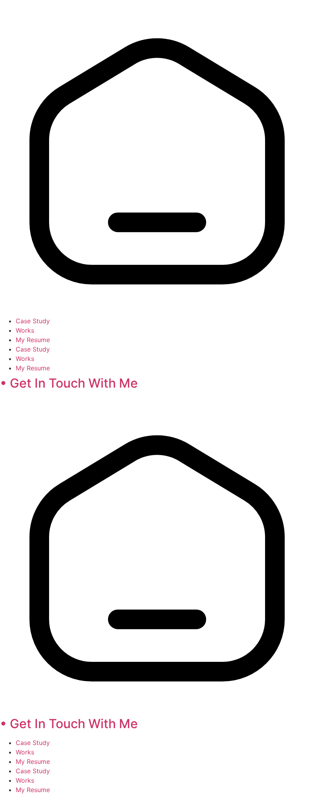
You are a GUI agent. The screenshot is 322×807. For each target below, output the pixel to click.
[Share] (278, 8)
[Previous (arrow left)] (13, 403)
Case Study (33, 321)
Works (25, 330)
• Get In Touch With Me (69, 383)
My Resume (33, 340)
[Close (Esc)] (296, 8)
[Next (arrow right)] (308, 403)
